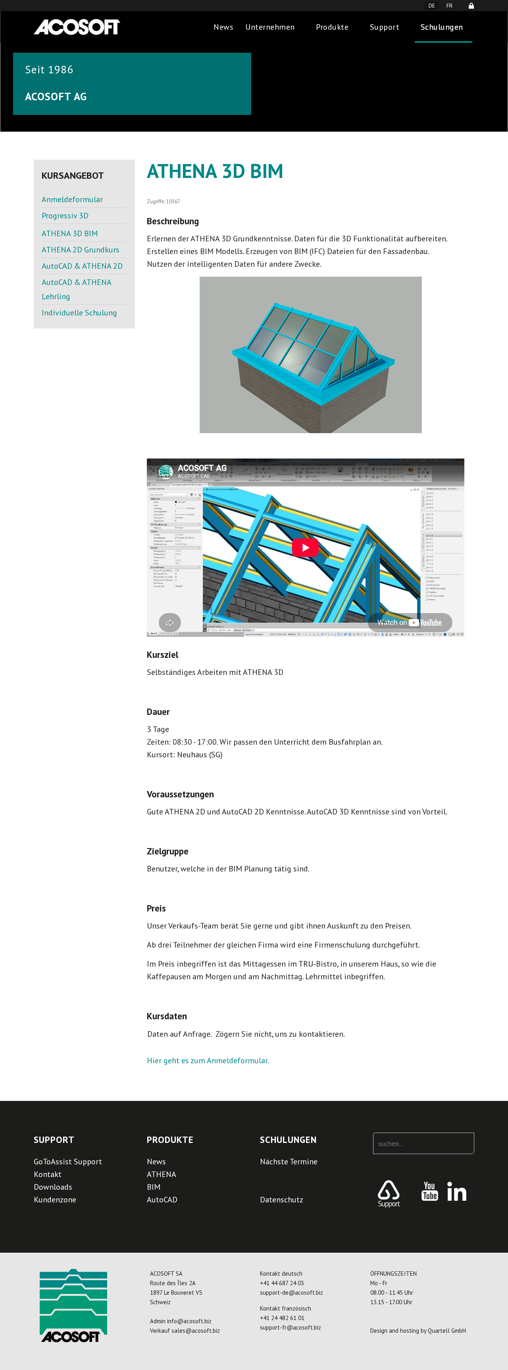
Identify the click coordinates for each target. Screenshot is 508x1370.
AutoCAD (162, 1199)
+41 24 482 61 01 (282, 1318)
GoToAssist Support (68, 1161)
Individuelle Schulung (79, 313)
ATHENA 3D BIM (70, 233)
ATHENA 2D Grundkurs (80, 250)
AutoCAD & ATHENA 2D (82, 266)
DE (432, 5)
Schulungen (442, 27)
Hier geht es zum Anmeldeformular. (208, 1060)
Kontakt (48, 1174)
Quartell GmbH (447, 1330)
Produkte (332, 27)
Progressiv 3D (65, 215)
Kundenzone (55, 1199)
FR (449, 5)
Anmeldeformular (72, 199)
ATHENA (161, 1174)
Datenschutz (281, 1199)
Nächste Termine (289, 1161)
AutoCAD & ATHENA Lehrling (76, 289)
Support (385, 27)
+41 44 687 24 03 (282, 1283)
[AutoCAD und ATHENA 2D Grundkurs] (84, 224)
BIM (153, 1187)
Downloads (53, 1187)
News (223, 27)
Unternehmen (270, 27)
